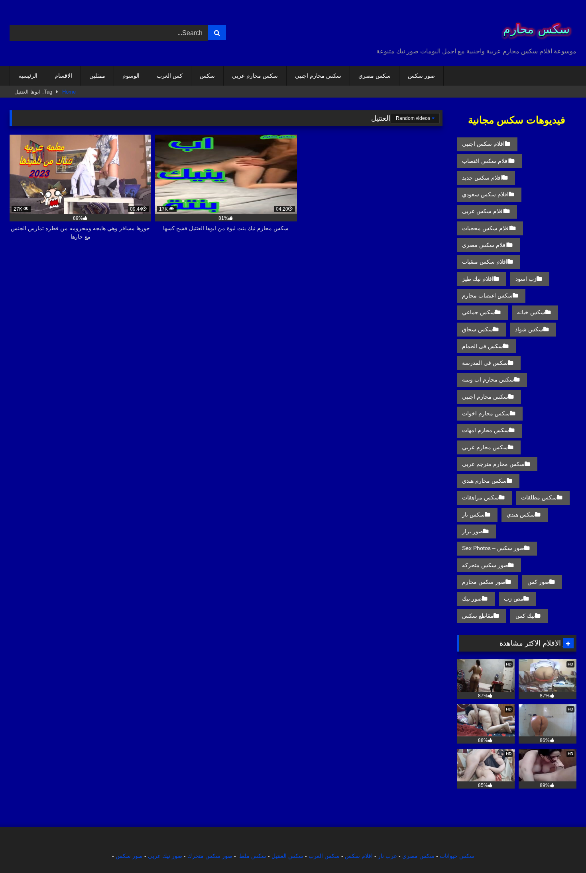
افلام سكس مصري (484, 245)
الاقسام (63, 75)
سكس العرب (324, 856)
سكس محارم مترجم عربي (493, 464)
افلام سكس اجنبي (483, 144)
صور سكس (421, 75)
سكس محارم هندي (484, 481)
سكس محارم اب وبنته (488, 379)
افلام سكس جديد (482, 177)
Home (69, 92)
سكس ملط (252, 856)
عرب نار (387, 856)
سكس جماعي (478, 312)
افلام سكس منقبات (484, 261)
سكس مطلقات (539, 497)
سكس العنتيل (287, 856)
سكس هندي (521, 514)
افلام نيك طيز (478, 279)
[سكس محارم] (533, 26)
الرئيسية (27, 75)
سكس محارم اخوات (486, 413)
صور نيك (472, 598)
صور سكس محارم (483, 582)
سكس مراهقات (480, 497)
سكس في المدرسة (485, 363)
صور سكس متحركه (485, 565)
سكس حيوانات (457, 856)
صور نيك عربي (165, 856)
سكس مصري (374, 75)
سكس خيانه (531, 312)
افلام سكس (359, 856)
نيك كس (525, 616)
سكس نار (473, 514)
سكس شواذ (529, 329)
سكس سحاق (477, 329)
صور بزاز (472, 531)
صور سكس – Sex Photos (493, 548)
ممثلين (97, 75)
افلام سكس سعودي (485, 194)
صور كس (538, 582)
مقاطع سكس (478, 616)
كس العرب (170, 75)
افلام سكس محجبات (486, 228)
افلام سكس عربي (483, 211)
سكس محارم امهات (485, 430)
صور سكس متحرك (209, 856)
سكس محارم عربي (255, 75)
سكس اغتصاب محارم (487, 295)
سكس (207, 75)
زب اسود (526, 279)
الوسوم (131, 75)
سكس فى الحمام (482, 346)
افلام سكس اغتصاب (485, 161)
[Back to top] (561, 849)
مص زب (513, 598)
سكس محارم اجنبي (318, 75)
